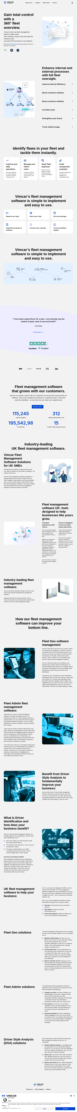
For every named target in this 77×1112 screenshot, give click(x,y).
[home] (9, 2)
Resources (29, 1089)
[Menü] (7, 1098)
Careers (54, 2)
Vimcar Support (39, 1089)
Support (37, 2)
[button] (29, 2)
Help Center (46, 2)
